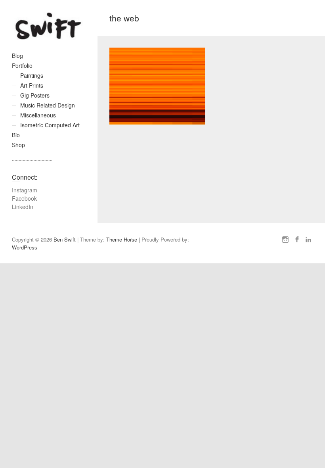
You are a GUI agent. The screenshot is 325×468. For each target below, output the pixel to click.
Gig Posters (35, 95)
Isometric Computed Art (50, 125)
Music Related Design (47, 105)
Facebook (24, 198)
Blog (17, 55)
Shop (18, 145)
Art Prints (31, 85)
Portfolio (22, 65)
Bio (16, 135)
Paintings (31, 75)
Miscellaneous (38, 115)
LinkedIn (22, 207)
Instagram (24, 190)
